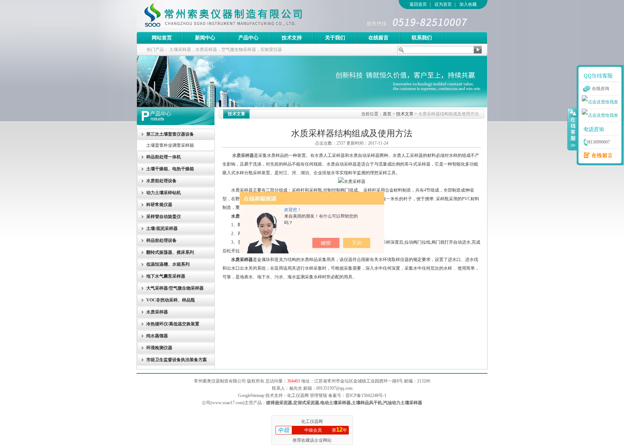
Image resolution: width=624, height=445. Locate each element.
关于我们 (335, 37)
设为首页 (443, 4)
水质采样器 (243, 155)
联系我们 (422, 37)
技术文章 (404, 113)
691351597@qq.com (334, 388)
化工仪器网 (312, 421)
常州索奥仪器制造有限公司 (235, 16)
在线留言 (378, 37)
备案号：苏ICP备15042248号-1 (357, 395)
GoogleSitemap (251, 395)
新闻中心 (205, 37)
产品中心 (248, 37)
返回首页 (418, 4)
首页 (387, 113)
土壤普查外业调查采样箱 (170, 145)
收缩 (572, 129)
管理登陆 (318, 395)
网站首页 (162, 37)
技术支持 (292, 37)
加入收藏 (468, 4)
